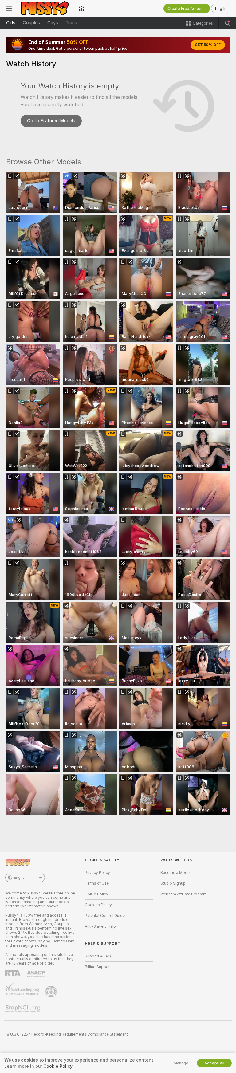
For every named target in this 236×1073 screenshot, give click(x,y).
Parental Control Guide (105, 916)
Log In (220, 8)
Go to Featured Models (51, 121)
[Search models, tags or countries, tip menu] (227, 23)
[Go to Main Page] (45, 8)
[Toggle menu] (8, 8)
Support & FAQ (98, 956)
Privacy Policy (97, 873)
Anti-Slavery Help (100, 926)
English (20, 877)
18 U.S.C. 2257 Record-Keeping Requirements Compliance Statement (66, 1034)
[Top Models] (81, 8)
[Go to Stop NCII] (23, 1008)
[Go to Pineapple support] (51, 991)
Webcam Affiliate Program (183, 894)
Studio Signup (173, 883)
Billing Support (98, 967)
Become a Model (175, 873)
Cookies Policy (98, 905)
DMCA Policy (96, 894)
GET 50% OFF (208, 45)
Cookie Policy (57, 1066)
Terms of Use (97, 883)
